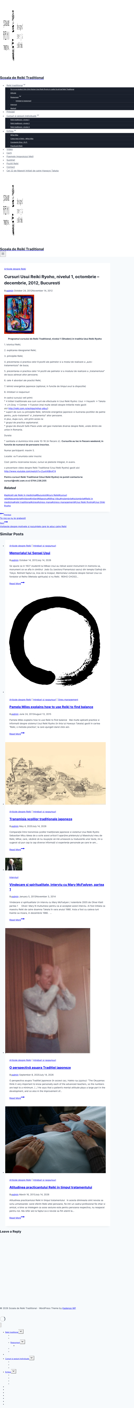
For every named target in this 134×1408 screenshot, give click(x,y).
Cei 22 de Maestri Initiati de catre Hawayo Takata (33, 170)
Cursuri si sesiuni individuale (17, 1359)
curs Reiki (52, 495)
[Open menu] (3, 254)
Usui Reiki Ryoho (83, 502)
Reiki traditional (11, 1332)
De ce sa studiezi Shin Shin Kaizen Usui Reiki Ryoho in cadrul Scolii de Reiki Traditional (42, 89)
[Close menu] (0, 1325)
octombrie (78, 498)
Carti (9, 153)
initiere (25, 498)
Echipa (8, 1372)
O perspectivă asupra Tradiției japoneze (40, 1067)
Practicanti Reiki (16, 146)
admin (10, 290)
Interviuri (13, 104)
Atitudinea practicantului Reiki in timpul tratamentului (50, 1187)
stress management (63, 502)
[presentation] (57, 643)
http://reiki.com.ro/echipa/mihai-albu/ (28, 408)
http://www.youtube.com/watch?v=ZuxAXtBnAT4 (30, 471)
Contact (11, 167)
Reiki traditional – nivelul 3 (20, 127)
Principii (11, 111)
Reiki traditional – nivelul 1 (19, 120)
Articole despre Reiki (15, 269)
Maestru (42, 498)
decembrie (15, 498)
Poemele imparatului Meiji (20, 156)
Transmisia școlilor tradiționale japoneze (40, 819)
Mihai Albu (14, 135)
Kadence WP (69, 1308)
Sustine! (11, 160)
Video (10, 149)
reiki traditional (22, 502)
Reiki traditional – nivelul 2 (20, 123)
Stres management (68, 699)
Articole (13, 93)
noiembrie (66, 498)
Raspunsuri (15, 1342)
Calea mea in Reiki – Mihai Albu (21, 139)
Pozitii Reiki (12, 163)
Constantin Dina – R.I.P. (18, 142)
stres (34, 502)
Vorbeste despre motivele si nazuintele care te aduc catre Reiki (33, 525)
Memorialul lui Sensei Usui (29, 553)
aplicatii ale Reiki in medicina (20, 495)
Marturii (13, 108)
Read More (16, 583)
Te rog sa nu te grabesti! (13, 516)
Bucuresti (41, 495)
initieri (33, 498)
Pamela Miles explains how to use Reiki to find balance (51, 707)
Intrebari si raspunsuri (23, 101)
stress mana (44, 502)
